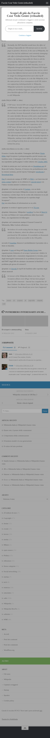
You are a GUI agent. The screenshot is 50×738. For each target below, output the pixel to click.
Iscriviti (39, 29)
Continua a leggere (25, 35)
